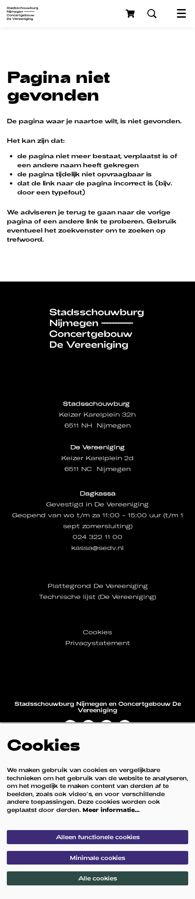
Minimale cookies (97, 858)
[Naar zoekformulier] (152, 13)
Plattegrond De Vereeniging (98, 586)
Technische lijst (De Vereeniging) (97, 596)
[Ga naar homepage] (22, 14)
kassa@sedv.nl (97, 547)
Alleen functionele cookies (98, 837)
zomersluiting (106, 526)
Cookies (97, 632)
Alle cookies (97, 878)
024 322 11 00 (97, 537)
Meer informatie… (111, 810)
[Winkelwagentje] (131, 13)
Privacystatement (97, 643)
